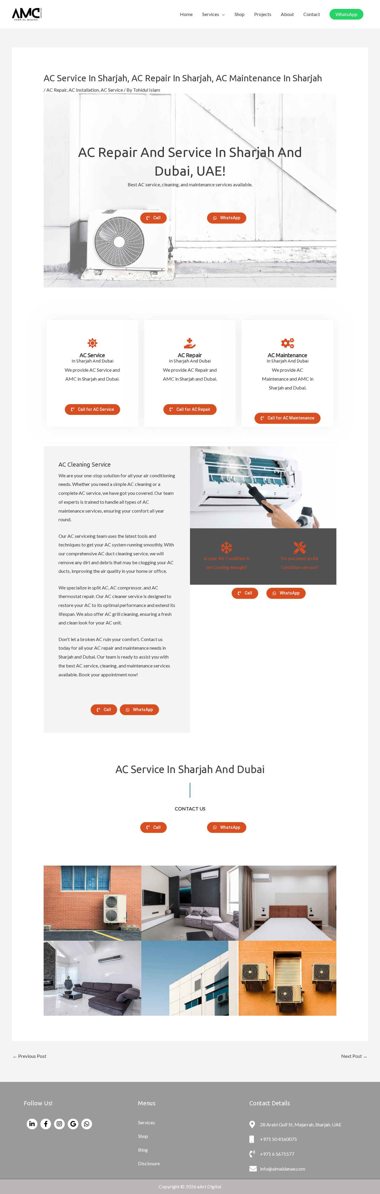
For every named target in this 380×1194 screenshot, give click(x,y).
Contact (311, 14)
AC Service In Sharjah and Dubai (190, 769)
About (287, 14)
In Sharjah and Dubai (287, 358)
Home (186, 14)
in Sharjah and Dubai (92, 358)
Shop (240, 14)
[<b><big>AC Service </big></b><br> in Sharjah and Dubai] (92, 343)
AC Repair (56, 90)
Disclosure (149, 1163)
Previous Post (29, 1056)
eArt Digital (209, 1186)
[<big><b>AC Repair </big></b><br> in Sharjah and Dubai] (190, 343)
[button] (346, 14)
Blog (143, 1149)
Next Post (354, 1056)
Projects (262, 14)
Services (210, 14)
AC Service (112, 90)
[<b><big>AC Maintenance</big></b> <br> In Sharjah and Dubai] (287, 343)
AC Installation (84, 90)
